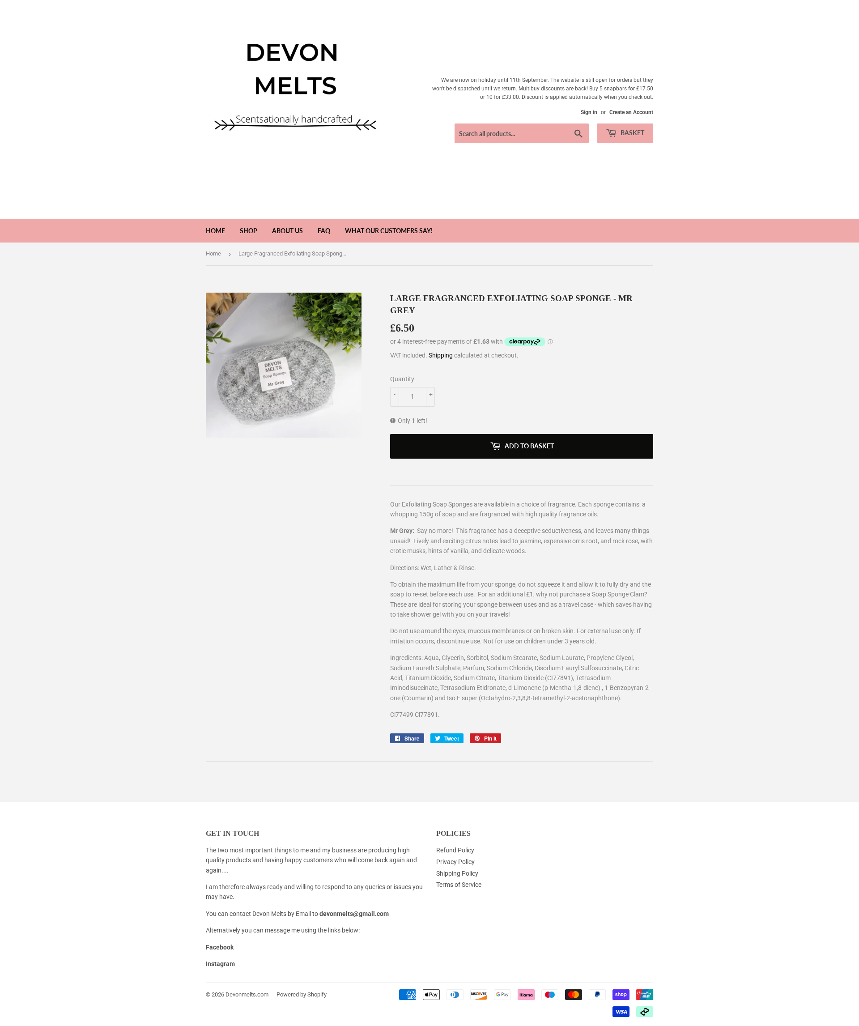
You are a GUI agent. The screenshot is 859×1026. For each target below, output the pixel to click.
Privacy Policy (455, 861)
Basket (631, 132)
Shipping (441, 355)
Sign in (589, 112)
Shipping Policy (457, 873)
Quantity (402, 379)
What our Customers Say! (389, 230)
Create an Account (631, 112)
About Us (287, 230)
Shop (248, 230)
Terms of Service (458, 884)
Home (215, 230)
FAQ (324, 230)
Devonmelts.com (246, 994)
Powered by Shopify (301, 994)
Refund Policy (455, 850)
